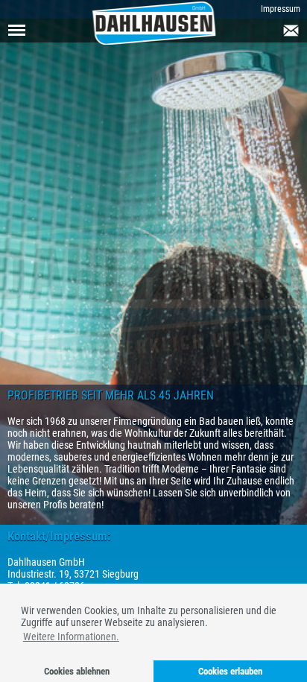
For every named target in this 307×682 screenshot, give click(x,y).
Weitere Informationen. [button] (71, 636)
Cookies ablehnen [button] (77, 671)
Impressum (280, 9)
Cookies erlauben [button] (230, 671)
